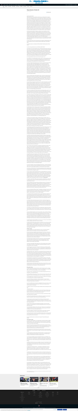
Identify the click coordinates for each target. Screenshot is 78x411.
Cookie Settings (54, 409)
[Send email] (49, 12)
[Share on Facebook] (46, 12)
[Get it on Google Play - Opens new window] (41, 403)
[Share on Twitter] (47, 12)
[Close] (77, 409)
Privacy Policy (29, 410)
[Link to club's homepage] (1, 4)
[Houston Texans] (39, 406)
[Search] (65, 4)
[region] (39, 409)
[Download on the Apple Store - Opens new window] (37, 403)
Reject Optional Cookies (60, 409)
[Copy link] (50, 12)
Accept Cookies (64, 409)
